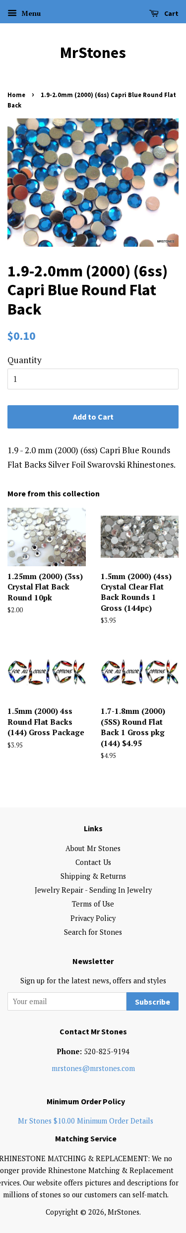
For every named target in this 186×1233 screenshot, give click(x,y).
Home (16, 95)
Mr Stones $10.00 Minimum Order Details (85, 1121)
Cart (171, 13)
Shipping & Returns (93, 876)
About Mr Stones (93, 848)
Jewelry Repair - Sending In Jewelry (93, 890)
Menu (30, 13)
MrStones (93, 52)
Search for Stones (93, 932)
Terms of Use (93, 904)
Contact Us (93, 862)
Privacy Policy (93, 918)
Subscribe (152, 1002)
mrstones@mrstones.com (93, 1068)
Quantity (24, 360)
